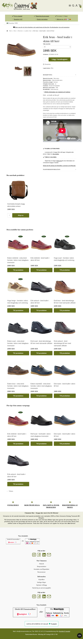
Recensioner (41, 572)
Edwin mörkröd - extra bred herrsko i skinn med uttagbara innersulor (17, 260)
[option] (18, 198)
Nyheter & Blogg (41, 585)
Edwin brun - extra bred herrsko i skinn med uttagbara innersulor (17, 386)
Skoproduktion (41, 566)
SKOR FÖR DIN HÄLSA (32, 505)
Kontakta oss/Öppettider (41, 569)
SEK (13, 23)
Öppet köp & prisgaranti (42, 16)
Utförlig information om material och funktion (57, 92)
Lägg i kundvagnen (59, 59)
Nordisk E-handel (64, 631)
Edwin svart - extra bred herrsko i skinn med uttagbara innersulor (17, 343)
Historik (41, 564)
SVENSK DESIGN (13, 505)
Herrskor (20, 31)
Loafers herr (27, 31)
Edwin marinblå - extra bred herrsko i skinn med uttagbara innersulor (41, 386)
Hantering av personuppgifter (41, 588)
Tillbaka (10, 491)
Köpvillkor (41, 579)
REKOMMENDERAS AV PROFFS (70, 506)
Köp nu (20, 215)
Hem (10, 31)
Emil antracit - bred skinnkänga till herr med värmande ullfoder (62, 343)
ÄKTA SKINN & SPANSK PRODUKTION (51, 506)
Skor (14, 31)
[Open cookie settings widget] (79, 635)
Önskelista (48, 64)
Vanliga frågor (41, 582)
